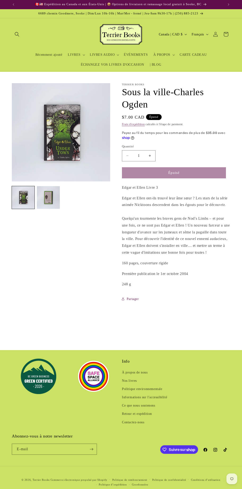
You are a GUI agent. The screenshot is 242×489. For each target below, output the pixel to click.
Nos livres (129, 380)
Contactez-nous (133, 422)
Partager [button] (133, 299)
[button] (17, 34)
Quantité (128, 146)
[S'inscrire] (91, 449)
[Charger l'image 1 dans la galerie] (23, 197)
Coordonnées (140, 484)
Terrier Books (41, 479)
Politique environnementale (142, 389)
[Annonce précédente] (13, 4)
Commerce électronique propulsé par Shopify (79, 479)
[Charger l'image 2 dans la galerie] (48, 197)
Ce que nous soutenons (138, 405)
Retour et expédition (137, 414)
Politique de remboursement (129, 479)
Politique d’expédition (113, 484)
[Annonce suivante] (228, 4)
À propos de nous (135, 372)
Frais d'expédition (133, 124)
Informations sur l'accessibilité (144, 397)
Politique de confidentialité (169, 479)
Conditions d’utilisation (205, 479)
